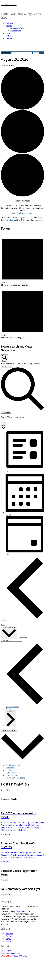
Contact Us (10, 936)
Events (8, 33)
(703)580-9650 (13, 953)
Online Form (15, 30)
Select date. (22, 637)
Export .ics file (11, 775)
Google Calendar (13, 765)
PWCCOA (8, 4)
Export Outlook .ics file (15, 778)
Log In (8, 938)
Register (9, 38)
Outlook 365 (11, 770)
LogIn (8, 36)
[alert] (22, 260)
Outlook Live (11, 773)
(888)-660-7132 (20, 956)
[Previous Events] (25, 618)
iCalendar (10, 767)
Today (3, 625)
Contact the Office (18, 220)
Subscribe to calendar (9, 730)
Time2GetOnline (23, 911)
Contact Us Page (17, 28)
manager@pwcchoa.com (22, 213)
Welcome (9, 23)
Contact (9, 25)
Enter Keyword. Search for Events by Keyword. (20, 363)
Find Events (6, 412)
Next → (10, 790)
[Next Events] (6, 621)
